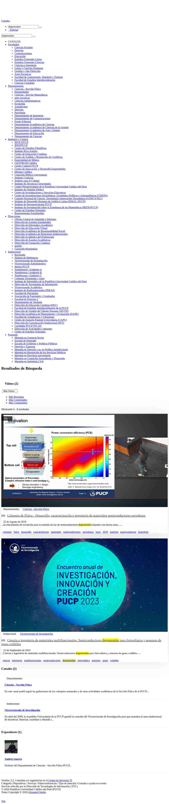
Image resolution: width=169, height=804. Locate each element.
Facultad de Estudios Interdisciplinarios (35, 80)
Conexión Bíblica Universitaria (31, 174)
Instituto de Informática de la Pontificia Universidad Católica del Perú (51, 281)
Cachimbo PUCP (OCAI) (28, 325)
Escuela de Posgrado (25, 340)
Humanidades (22, 91)
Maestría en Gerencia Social (29, 337)
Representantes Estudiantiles (29, 213)
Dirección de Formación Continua (32, 243)
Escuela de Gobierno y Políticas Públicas (36, 343)
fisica (16, 532)
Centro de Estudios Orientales (30, 210)
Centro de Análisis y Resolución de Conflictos (39, 157)
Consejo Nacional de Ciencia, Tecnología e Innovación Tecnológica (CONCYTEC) (58, 198)
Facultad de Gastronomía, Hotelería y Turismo (39, 77)
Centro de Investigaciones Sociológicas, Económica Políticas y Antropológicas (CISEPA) (61, 195)
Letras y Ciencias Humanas (29, 68)
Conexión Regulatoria (26, 248)
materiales (56, 532)
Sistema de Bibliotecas (26, 257)
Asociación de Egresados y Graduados (35, 296)
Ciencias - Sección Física (28, 89)
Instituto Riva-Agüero (26, 151)
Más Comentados (18, 399)
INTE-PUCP (21, 142)
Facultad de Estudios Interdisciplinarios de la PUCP (41, 308)
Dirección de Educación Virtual (31, 228)
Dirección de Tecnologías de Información (36, 284)
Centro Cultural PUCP (26, 166)
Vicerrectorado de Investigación (31, 260)
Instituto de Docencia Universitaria (33, 183)
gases (105, 660)
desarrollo (26, 532)
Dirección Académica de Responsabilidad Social (40, 231)
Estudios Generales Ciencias (29, 62)
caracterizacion (41, 532)
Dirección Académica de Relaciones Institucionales (41, 234)
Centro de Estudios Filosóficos (30, 148)
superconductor (128, 532)
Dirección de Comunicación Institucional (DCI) (39, 322)
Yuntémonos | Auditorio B (28, 272)
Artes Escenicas (23, 74)
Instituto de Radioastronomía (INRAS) (35, 290)
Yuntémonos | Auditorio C (28, 275)
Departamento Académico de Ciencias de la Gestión (42, 127)
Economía (20, 103)
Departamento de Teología (28, 302)
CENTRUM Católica (26, 163)
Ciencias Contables (24, 83)
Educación (20, 56)
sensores (96, 660)
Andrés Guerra (13, 759)
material (114, 532)
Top (3, 801)
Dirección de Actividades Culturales (33, 328)
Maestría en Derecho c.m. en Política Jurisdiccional (41, 349)
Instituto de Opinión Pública (29, 189)
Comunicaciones (23, 53)
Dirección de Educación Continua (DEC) (36, 305)
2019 (105, 532)
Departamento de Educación (29, 133)
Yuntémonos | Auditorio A (28, 269)
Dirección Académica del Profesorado (34, 237)
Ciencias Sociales (24, 47)
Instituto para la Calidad (27, 180)
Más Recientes (16, 397)
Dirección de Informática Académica (34, 225)
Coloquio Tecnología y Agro (29, 278)
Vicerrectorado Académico (28, 287)
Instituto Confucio (24, 177)
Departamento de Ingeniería (29, 115)
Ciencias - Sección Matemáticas (31, 94)
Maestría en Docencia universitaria (33, 355)
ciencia (6, 660)
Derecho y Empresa (25, 346)
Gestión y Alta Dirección (27, 71)
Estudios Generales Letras (28, 59)
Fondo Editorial (23, 121)
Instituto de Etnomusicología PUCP (33, 204)
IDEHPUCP (21, 145)
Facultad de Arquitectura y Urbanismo (34, 317)
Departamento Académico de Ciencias (34, 124)
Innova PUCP (22, 266)
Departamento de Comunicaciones (32, 118)
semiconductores (72, 532)
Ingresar (13, 29)
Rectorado (20, 254)
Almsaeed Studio (37, 792)
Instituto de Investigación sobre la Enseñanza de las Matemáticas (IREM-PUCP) (56, 207)
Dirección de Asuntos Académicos (32, 240)
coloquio (7, 532)
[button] (5, 20)
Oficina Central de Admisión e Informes (35, 219)
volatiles (114, 660)
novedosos (88, 532)
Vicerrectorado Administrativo (30, 263)
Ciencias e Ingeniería (25, 65)
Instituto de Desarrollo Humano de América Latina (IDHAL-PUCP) (50, 201)
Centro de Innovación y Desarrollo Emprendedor (40, 168)
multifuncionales (32, 660)
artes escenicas (22, 97)
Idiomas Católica (23, 171)
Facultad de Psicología (26, 293)
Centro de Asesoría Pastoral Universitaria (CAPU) (41, 320)
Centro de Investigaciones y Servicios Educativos (40, 192)
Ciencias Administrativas (27, 100)
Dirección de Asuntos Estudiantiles (33, 222)
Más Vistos (9, 391)
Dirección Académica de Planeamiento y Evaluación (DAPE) (47, 314)
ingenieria (143, 532)
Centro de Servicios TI (60, 780)
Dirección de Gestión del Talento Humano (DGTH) (41, 311)
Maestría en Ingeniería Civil (29, 361)
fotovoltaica (84, 660)
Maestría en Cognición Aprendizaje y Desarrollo (40, 358)
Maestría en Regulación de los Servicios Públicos (40, 352)
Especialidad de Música (27, 160)
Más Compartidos (18, 402)
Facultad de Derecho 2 (26, 299)
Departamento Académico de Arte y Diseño (37, 130)
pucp (98, 532)
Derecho (19, 50)
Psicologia (20, 112)
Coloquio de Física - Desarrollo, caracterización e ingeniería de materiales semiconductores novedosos (76, 515)
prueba (18, 245)
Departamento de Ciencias (28, 136)
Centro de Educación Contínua (31, 154)
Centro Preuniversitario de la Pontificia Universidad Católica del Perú (51, 186)
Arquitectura (21, 106)
